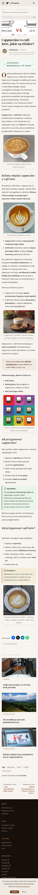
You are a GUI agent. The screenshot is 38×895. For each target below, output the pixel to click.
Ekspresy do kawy (8, 811)
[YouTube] (25, 50)
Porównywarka (7, 845)
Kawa (19, 767)
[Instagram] (19, 50)
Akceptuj (14, 891)
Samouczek (7, 771)
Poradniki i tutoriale (8, 825)
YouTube (4, 863)
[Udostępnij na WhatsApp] (27, 638)
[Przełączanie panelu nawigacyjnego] (3, 3)
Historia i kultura (7, 828)
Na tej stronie (8, 17)
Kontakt (4, 874)
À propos (5, 872)
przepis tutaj (20, 367)
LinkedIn (4, 869)
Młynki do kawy (7, 808)
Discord (4, 860)
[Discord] (21, 50)
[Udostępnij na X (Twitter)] (18, 638)
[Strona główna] (3, 9)
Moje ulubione (6, 842)
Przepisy (4, 831)
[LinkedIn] (23, 50)
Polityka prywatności (9, 877)
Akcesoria (5, 814)
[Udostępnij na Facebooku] (13, 638)
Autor (3, 848)
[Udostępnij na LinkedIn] (22, 638)
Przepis (26, 767)
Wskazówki (11, 767)
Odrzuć (24, 891)
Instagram (5, 866)
